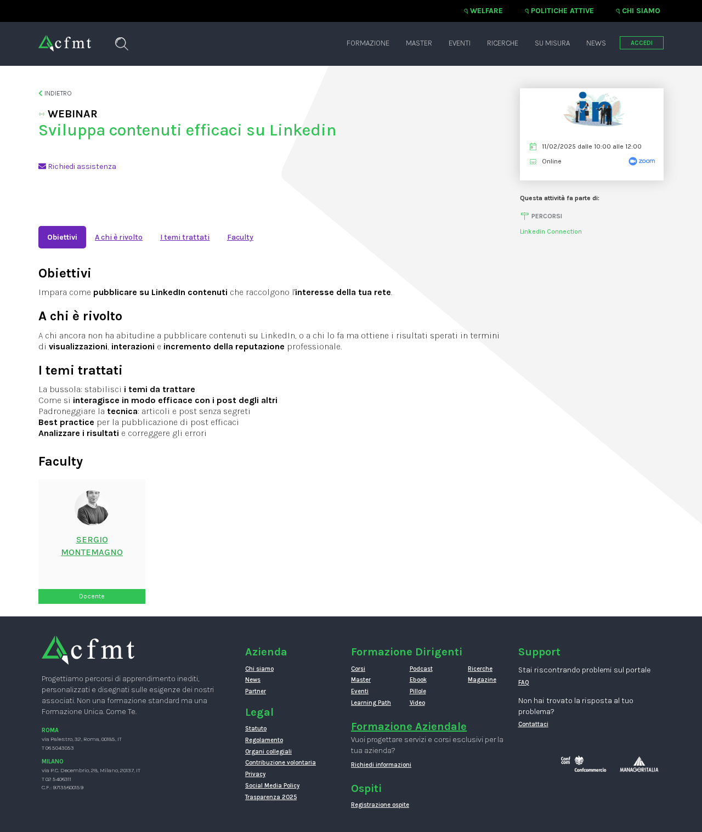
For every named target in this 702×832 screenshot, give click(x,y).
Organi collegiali (268, 751)
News (596, 43)
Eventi (460, 43)
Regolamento (264, 740)
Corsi (358, 668)
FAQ (523, 682)
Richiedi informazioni (381, 764)
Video (417, 702)
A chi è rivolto (119, 237)
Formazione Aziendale (409, 726)
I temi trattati (185, 237)
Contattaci (533, 724)
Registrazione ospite (380, 804)
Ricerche (502, 43)
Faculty (240, 237)
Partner (255, 691)
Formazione (368, 43)
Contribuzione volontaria (280, 762)
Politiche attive (562, 10)
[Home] (64, 38)
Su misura (552, 43)
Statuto (256, 728)
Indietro (57, 93)
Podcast (421, 668)
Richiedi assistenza (81, 166)
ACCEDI (642, 43)
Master (419, 43)
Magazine (482, 679)
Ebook (418, 679)
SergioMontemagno (92, 545)
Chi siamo (641, 10)
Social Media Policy (272, 785)
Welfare (486, 10)
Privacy (255, 774)
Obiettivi (62, 237)
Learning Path (371, 702)
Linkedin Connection (551, 231)
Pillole (418, 691)
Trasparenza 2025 (271, 797)
